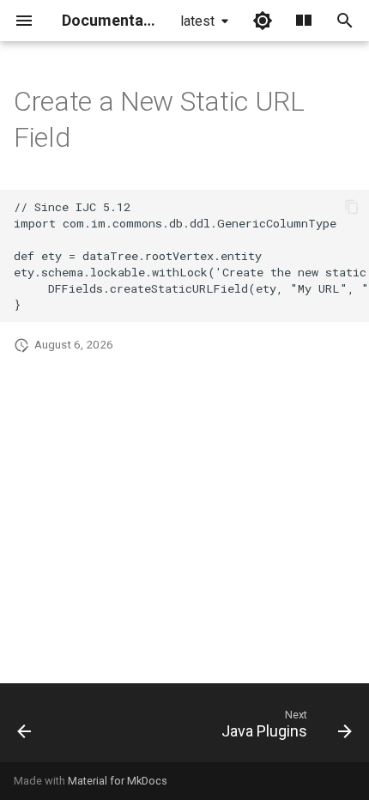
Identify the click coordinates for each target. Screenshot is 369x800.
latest (197, 21)
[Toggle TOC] (304, 20)
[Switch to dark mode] (262, 20)
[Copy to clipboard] (352, 207)
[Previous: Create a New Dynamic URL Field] (24, 728)
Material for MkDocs (117, 780)
